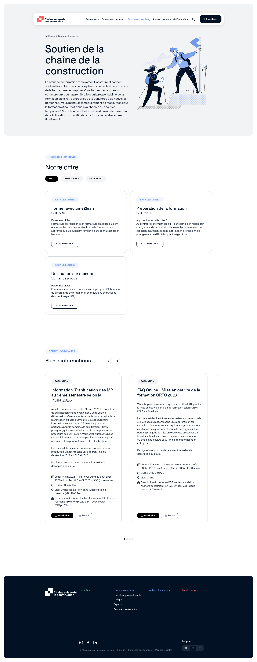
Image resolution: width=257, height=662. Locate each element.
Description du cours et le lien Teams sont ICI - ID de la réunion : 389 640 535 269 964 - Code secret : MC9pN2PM (85, 502)
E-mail (85, 515)
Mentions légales (163, 650)
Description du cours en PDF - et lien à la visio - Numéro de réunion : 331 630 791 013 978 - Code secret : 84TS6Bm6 (168, 486)
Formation (91, 19)
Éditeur (121, 650)
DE (186, 648)
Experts (118, 604)
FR (193, 648)
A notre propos (160, 19)
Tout (52, 178)
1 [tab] (124, 539)
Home (51, 36)
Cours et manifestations (126, 609)
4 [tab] (132, 539)
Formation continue (112, 19)
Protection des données (140, 650)
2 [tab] (127, 539)
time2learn (72, 178)
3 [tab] (130, 539)
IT (200, 648)
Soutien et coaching (139, 19)
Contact (212, 19)
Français (181, 19)
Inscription (63, 515)
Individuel (95, 178)
